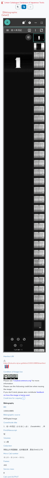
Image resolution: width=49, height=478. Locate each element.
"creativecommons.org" (22, 380)
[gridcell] (22, 2)
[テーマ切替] (17, 6)
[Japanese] (23, 7)
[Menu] (30, 6)
